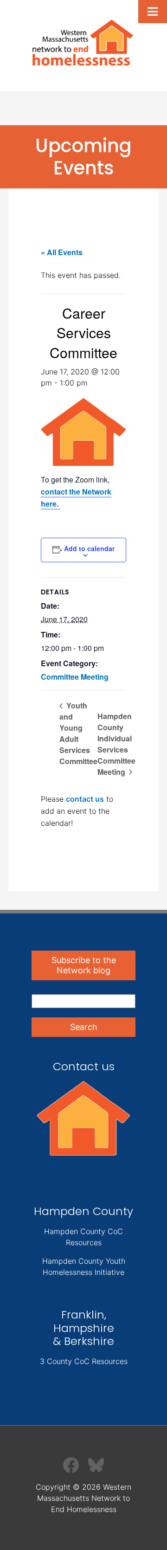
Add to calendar (89, 548)
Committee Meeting (75, 676)
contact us (85, 799)
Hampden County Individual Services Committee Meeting (116, 744)
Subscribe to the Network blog (83, 965)
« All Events (62, 252)
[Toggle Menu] (152, 11)
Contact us (84, 1066)
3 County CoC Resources (84, 1361)
